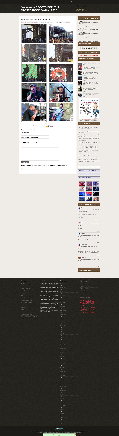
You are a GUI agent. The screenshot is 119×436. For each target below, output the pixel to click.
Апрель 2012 (62, 417)
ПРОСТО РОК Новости (38, 1)
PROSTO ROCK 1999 (84, 283)
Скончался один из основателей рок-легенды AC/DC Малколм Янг (88, 139)
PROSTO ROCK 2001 (84, 288)
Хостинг (68, 429)
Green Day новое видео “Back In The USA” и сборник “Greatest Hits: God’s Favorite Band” (88, 147)
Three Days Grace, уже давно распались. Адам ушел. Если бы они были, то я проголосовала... (89, 252)
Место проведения (24, 297)
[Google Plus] (52, 127)
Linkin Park (82, 21)
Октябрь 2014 (63, 318)
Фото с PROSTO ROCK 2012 (29, 22)
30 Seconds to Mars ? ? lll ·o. (84, 239)
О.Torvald (82, 32)
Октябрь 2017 (63, 291)
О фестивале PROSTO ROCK (27, 300)
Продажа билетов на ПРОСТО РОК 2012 (29, 304)
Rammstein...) (81, 264)
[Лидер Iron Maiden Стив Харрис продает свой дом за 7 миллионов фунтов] (89, 81)
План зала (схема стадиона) (26, 302)
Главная (22, 1)
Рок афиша (23, 307)
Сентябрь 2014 (63, 321)
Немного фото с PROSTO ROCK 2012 (88, 167)
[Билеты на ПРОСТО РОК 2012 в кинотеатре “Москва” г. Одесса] (89, 76)
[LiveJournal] (50, 127)
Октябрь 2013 (63, 352)
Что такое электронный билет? (27, 314)
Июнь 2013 (62, 363)
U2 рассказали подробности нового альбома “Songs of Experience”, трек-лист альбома (88, 158)
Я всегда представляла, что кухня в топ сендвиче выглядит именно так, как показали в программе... (89, 216)
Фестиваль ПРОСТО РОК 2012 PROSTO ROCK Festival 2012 (40, 9)
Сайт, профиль (29, 142)
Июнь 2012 (62, 409)
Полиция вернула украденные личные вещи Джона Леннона (88, 132)
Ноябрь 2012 (63, 390)
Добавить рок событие (25, 288)
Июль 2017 (62, 295)
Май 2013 (62, 367)
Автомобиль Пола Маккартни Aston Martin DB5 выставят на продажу (88, 135)
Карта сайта (70, 1)
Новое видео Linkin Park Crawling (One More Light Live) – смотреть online (88, 128)
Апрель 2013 (62, 371)
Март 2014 (62, 340)
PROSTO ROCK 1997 (84, 281)
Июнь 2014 (62, 329)
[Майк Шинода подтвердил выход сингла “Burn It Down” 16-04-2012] (89, 71)
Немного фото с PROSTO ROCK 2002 (88, 170)
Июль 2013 (62, 360)
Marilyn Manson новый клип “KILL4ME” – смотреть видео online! (87, 154)
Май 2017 (62, 298)
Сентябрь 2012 (63, 398)
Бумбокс (82, 28)
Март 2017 (62, 302)
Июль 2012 (62, 405)
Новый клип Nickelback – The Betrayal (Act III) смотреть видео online (88, 162)
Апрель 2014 (62, 337)
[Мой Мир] (49, 127)
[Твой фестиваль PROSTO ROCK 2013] (89, 61)
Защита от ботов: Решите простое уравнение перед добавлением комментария (44, 165)
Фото (46, 1)
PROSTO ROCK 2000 (84, 286)
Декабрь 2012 (63, 386)
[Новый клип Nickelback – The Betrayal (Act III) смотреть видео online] (89, 92)
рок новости (93, 312)
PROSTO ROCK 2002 (84, 291)
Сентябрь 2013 (63, 356)
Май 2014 (62, 333)
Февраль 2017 (63, 306)
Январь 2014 (63, 348)
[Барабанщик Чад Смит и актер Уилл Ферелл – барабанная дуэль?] (89, 66)
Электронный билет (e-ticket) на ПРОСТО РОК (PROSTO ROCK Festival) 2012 (29, 317)
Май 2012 (62, 413)
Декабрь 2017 (63, 283)
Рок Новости (29, 1)
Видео (50, 1)
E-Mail (29, 137)
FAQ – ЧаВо (23, 283)
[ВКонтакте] (43, 127)
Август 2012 (62, 401)
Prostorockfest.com (44, 280)
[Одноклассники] (47, 127)
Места (22, 295)
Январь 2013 (63, 382)
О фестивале (57, 1)
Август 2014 (62, 325)
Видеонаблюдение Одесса (89, 119)
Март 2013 (62, 375)
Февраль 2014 (63, 344)
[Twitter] (45, 127)
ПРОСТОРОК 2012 (85, 309)
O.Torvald (82, 302)
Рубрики (22, 309)
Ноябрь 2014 (63, 314)
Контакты (63, 1)
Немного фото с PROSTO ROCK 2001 (88, 174)
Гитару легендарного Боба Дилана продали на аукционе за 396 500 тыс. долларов (89, 143)
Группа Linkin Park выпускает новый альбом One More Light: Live (88, 151)
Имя (25, 132)
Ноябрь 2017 (63, 287)
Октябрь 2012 (63, 394)
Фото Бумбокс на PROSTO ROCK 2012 (36, 19)
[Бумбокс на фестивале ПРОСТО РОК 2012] (34, 33)
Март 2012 (62, 421)
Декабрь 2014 (63, 310)
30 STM (80, 228)
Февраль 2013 (63, 379)
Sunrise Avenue (84, 36)
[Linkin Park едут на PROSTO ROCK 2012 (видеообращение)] (89, 87)
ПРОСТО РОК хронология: (85, 177)
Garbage (82, 25)
